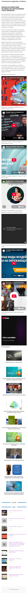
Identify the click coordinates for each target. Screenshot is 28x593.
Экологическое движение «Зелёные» (14, 1)
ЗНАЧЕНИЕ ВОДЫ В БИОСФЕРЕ (16, 526)
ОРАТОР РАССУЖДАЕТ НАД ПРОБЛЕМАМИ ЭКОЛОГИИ (15, 567)
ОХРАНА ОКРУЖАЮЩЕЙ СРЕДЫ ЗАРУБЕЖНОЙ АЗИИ (16, 575)
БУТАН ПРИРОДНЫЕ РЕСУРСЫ (15, 510)
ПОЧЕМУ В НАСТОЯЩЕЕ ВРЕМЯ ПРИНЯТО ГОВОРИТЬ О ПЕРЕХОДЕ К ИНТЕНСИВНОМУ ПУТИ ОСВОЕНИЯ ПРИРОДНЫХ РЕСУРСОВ (17, 544)
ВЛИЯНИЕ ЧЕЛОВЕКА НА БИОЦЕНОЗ (17, 518)
